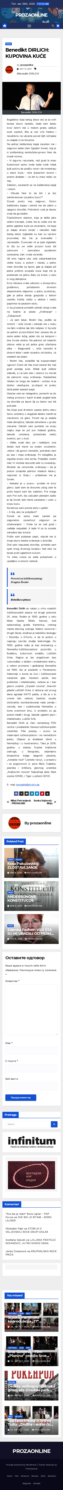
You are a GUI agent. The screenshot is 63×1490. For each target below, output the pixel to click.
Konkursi (25, 1476)
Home (9, 1476)
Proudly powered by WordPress (21, 1465)
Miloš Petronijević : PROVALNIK (21, 802)
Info (28, 1313)
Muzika (12, 1382)
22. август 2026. (20, 1361)
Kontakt (36, 1483)
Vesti (43, 1476)
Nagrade (27, 1483)
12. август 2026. (20, 1430)
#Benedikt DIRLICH (28, 73)
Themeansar (31, 1468)
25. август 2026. (20, 1327)
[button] (53, 25)
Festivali (13, 1313)
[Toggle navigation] (29, 26)
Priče (8, 44)
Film (21, 1313)
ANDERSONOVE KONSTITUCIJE (22, 898)
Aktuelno (52, 1476)
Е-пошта (11, 1060)
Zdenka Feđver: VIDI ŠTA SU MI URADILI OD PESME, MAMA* (30, 934)
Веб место (11, 1078)
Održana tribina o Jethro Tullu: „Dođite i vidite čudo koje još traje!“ (31, 1424)
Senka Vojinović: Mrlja (43, 802)
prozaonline (26, 65)
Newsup (50, 1465)
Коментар (12, 981)
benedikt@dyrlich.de (27, 784)
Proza (19, 860)
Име (9, 1043)
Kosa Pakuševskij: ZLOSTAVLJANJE (23, 865)
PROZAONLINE (31, 15)
